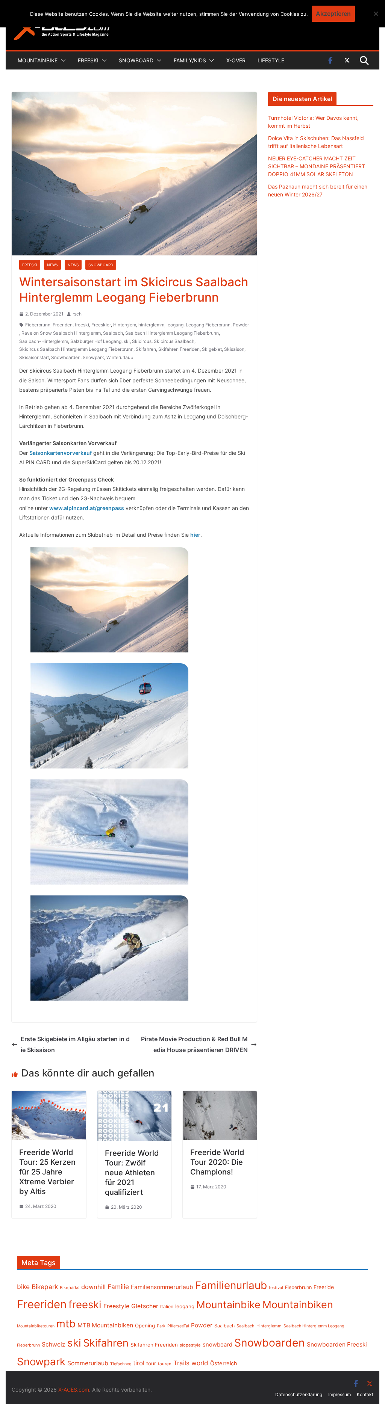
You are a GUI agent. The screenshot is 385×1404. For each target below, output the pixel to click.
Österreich (223, 1363)
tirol (138, 1363)
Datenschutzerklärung (298, 1394)
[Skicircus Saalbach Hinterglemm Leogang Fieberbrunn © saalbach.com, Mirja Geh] (109, 948)
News (52, 265)
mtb (66, 1323)
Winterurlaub (119, 357)
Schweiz (53, 1344)
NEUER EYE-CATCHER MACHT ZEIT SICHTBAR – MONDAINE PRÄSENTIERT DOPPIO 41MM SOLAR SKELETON (316, 166)
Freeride (324, 1287)
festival (276, 1287)
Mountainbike (38, 60)
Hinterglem (124, 325)
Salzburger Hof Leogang (95, 341)
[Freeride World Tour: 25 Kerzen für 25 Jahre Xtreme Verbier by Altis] (49, 1096)
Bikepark (45, 1287)
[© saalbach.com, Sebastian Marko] (109, 715)
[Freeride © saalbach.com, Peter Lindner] (109, 832)
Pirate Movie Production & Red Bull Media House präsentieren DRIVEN (194, 1044)
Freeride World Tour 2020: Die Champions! (217, 1162)
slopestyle (190, 1345)
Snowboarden (65, 357)
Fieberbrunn (37, 325)
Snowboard (136, 60)
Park (161, 1326)
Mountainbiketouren (36, 1326)
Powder (241, 325)
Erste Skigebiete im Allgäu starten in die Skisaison (75, 1044)
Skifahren (146, 349)
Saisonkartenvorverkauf (60, 453)
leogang (175, 325)
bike (23, 1287)
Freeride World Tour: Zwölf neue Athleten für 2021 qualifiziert (132, 1173)
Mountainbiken (297, 1304)
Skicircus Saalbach (174, 341)
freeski (82, 325)
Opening (145, 1325)
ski (127, 341)
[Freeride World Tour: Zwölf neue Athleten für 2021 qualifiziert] (134, 1096)
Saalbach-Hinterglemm (43, 341)
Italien (166, 1306)
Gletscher (144, 1306)
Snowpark (93, 357)
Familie (118, 1287)
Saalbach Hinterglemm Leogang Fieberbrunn (172, 333)
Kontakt (365, 1394)
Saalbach (113, 333)
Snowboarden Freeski (337, 1344)
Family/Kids (190, 60)
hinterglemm (151, 325)
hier (195, 534)
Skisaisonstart (34, 357)
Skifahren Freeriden (179, 349)
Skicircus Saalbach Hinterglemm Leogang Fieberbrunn (76, 349)
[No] (375, 13)
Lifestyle (271, 60)
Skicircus (142, 341)
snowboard (217, 1344)
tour (151, 1363)
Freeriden (63, 325)
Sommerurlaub (87, 1363)
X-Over (236, 60)
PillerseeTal (178, 1326)
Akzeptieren (333, 13)
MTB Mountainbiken (105, 1325)
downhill (93, 1287)
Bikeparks (69, 1287)
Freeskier (101, 325)
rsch (77, 314)
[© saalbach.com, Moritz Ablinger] (109, 599)
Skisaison (234, 349)
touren (164, 1363)
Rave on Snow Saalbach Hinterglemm (61, 333)
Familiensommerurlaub (162, 1287)
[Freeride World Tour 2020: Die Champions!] (220, 1096)
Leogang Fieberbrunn (208, 325)
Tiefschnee (120, 1363)
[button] (62, 60)
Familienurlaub (231, 1285)
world (199, 1363)
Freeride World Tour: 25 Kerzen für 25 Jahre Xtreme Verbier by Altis (47, 1172)
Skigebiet (212, 349)
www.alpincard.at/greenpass (86, 508)
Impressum (339, 1394)
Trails (181, 1363)
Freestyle (116, 1306)
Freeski (88, 60)
